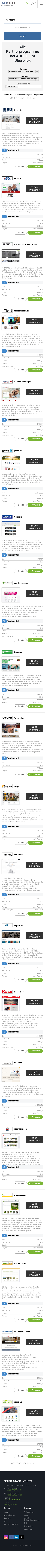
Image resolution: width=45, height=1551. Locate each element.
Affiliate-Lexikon (9, 1515)
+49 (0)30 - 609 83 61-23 (13, 1495)
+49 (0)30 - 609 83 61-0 (12, 1490)
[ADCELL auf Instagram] (6, 1537)
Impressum (28, 1529)
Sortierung (23, 76)
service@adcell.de (10, 1505)
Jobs (26, 1515)
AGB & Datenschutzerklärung (32, 1519)
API (5, 1521)
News (6, 1512)
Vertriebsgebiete (23, 84)
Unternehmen (29, 1512)
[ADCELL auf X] (21, 1537)
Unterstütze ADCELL (11, 1524)
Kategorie (23, 69)
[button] (22, 36)
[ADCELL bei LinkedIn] (16, 1537)
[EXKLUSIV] (11, 1420)
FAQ (25, 1523)
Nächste (30, 98)
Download (7, 1518)
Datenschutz (28, 1526)
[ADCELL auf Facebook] (11, 1537)
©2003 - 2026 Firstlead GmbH (22, 1545)
